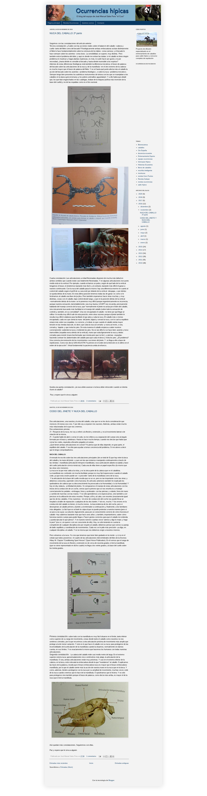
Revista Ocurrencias (71, 23)
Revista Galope (144, 179)
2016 (140, 204)
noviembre (145, 210)
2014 (140, 250)
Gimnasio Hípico (144, 162)
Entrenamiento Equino (146, 156)
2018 (140, 197)
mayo (143, 233)
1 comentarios (91, 756)
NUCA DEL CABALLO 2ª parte (66, 33)
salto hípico (142, 185)
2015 (140, 247)
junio (143, 229)
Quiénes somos (88, 23)
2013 (140, 253)
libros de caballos (144, 168)
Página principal (54, 23)
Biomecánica (143, 145)
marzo (143, 239)
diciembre (144, 207)
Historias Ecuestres (145, 165)
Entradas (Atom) (66, 767)
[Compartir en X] (108, 401)
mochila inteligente (145, 170)
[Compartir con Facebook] (111, 401)
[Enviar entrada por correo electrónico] (99, 401)
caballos (141, 148)
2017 (140, 200)
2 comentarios (91, 401)
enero (143, 243)
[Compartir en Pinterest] (113, 401)
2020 (140, 194)
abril (142, 236)
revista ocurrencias (145, 182)
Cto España (142, 150)
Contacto (100, 23)
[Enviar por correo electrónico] (104, 401)
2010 (140, 263)
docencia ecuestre (145, 153)
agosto (143, 226)
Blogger (111, 780)
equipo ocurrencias (145, 159)
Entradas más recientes (59, 763)
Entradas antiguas (122, 763)
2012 (140, 256)
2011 (140, 260)
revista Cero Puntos (145, 176)
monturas (141, 173)
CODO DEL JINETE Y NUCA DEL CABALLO (73, 411)
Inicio (91, 763)
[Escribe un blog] (106, 401)
